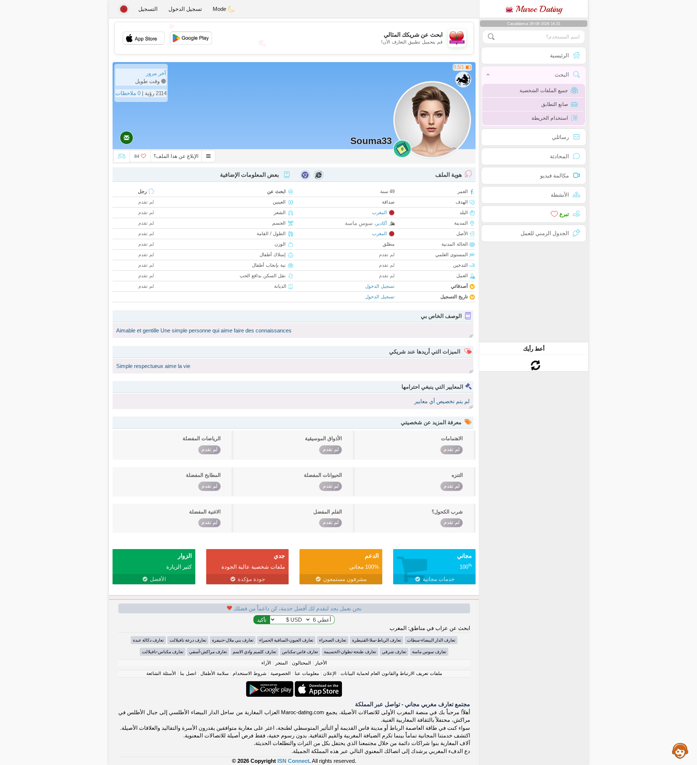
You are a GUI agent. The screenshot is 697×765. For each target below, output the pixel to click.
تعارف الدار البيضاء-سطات (431, 640)
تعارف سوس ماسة (429, 651)
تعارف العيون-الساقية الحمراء (286, 640)
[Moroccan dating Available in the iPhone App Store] (317, 685)
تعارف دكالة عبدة (148, 640)
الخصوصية (280, 673)
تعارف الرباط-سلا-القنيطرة (376, 640)
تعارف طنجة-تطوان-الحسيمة (350, 651)
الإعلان (330, 673)
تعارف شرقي (394, 651)
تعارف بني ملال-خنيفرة (232, 640)
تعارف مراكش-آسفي (208, 651)
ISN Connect (293, 761)
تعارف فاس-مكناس (300, 651)
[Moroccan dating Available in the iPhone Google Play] (269, 685)
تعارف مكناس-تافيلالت (162, 651)
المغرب (379, 212)
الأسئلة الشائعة (161, 673)
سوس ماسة (359, 223)
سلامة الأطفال (214, 673)
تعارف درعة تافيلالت (188, 640)
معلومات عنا (307, 673)
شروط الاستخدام (249, 673)
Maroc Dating (537, 9)
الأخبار (321, 663)
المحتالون (301, 663)
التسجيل (148, 9)
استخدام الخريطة (549, 118)
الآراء (266, 663)
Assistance (680, 750)
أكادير (381, 223)
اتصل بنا (188, 673)
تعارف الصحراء (332, 640)
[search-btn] (491, 36)
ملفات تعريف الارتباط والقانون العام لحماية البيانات (391, 673)
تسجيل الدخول (185, 9)
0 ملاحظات (127, 93)
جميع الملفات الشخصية (543, 90)
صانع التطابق (554, 104)
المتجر (281, 663)
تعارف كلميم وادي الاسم (254, 651)
